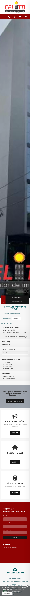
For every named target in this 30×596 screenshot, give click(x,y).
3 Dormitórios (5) (8, 367)
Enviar (15, 538)
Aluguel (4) (6, 344)
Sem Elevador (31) (9, 378)
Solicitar (15, 462)
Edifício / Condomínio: (9, 349)
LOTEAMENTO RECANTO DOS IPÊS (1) (15, 337)
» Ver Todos (6, 362)
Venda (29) (6, 342)
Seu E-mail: (6, 523)
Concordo (7, 593)
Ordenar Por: (7, 319)
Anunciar (15, 433)
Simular (15, 492)
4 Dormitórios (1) (8, 369)
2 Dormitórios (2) (8, 364)
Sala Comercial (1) (9, 330)
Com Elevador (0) (9, 376)
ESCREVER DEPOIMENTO (15, 401)
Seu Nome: (6, 516)
